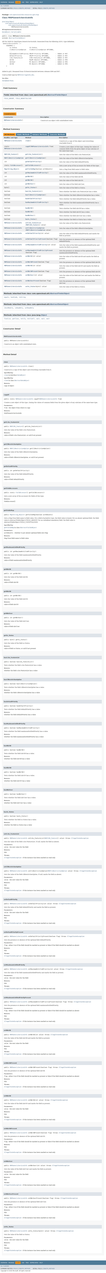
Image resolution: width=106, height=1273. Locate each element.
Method (27, 8)
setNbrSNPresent (31, 271)
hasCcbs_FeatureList (33, 191)
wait (38, 318)
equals (6, 297)
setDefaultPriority (32, 233)
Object (15, 169)
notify (23, 318)
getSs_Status (30, 187)
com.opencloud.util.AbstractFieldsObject (23, 25)
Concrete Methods (57, 134)
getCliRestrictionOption (34, 158)
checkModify (8, 308)
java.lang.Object (8, 21)
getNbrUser (29, 184)
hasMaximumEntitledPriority (36, 202)
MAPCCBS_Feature (10, 154)
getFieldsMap (30, 169)
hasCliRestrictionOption (34, 195)
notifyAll (31, 318)
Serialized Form (7, 81)
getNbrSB (28, 176)
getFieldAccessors (32, 165)
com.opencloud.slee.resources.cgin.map (24, 14)
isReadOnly (19, 308)
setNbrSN (28, 265)
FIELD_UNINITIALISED (23, 98)
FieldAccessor (15, 165)
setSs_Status (30, 286)
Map (5, 169)
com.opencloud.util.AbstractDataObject (19, 23)
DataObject (6, 32)
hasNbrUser (29, 215)
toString (22, 297)
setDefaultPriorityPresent (35, 239)
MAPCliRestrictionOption (13, 158)
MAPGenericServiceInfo (12, 120)
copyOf (27, 146)
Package (11, 2)
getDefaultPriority (32, 161)
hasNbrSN (28, 212)
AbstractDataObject (59, 304)
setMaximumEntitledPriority (36, 245)
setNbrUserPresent (32, 281)
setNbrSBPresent (31, 262)
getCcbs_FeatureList (33, 154)
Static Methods (23, 134)
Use (23, 2)
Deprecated (34, 2)
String (10, 169)
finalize (7, 318)
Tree (27, 2)
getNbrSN (28, 180)
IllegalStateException (80, 838)
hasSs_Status (30, 219)
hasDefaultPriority (32, 198)
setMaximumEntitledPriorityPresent (39, 250)
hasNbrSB (28, 208)
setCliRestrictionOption (34, 228)
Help (41, 2)
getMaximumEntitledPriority (36, 173)
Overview (4, 2)
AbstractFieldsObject (17, 38)
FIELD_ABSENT (9, 98)
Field (15, 8)
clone (27, 141)
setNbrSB (28, 256)
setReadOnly (29, 308)
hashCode (14, 297)
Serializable (16, 32)
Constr (21, 8)
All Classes (5, 6)
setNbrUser (29, 275)
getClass (15, 318)
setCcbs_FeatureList (33, 223)
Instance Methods (39, 134)
